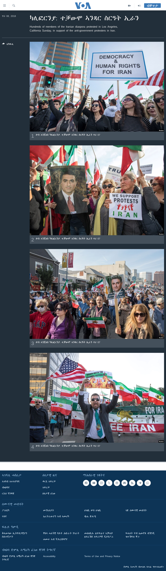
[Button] (7, 45)
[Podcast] (117, 483)
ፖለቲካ (5, 510)
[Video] (129, 5)
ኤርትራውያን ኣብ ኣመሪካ (56, 516)
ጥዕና (4, 516)
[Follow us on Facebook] (86, 483)
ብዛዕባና (6, 487)
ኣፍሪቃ (46, 487)
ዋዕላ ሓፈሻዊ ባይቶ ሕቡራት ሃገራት (61, 533)
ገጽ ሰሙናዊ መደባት (136, 510)
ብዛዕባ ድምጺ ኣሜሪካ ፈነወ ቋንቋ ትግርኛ (18, 558)
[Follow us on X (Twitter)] (109, 483)
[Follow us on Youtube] (94, 483)
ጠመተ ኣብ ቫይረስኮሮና (55, 539)
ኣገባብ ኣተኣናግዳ (11, 481)
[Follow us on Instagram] (101, 483)
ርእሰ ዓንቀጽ (8, 493)
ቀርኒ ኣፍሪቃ (49, 481)
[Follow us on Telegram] (140, 483)
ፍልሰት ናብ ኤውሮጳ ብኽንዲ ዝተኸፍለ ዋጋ (139, 535)
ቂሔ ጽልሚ (90, 516)
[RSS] (132, 483)
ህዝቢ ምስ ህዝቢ (92, 510)
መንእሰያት (48, 510)
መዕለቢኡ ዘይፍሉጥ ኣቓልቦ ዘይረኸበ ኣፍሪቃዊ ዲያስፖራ (98, 535)
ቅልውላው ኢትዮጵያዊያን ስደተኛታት (14, 535)
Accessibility (49, 556)
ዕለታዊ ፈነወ (48, 493)
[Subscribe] (124, 483)
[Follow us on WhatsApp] (147, 483)
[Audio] (139, 5)
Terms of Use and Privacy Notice (102, 556)
